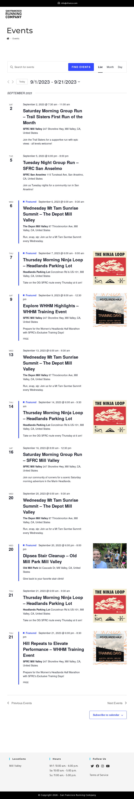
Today (22, 81)
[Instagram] (102, 766)
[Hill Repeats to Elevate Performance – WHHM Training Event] (110, 648)
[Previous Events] (8, 81)
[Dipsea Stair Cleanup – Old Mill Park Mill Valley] (110, 556)
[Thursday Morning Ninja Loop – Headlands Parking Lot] (110, 268)
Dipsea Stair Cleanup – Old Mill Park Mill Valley (50, 558)
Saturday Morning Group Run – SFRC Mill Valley (52, 457)
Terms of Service (99, 775)
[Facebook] (97, 766)
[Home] (8, 38)
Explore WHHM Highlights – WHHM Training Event (51, 308)
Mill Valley (15, 766)
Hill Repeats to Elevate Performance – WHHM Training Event (53, 649)
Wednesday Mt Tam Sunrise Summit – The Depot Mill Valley (50, 214)
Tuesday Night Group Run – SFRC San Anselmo (51, 165)
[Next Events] (13, 81)
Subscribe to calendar (106, 715)
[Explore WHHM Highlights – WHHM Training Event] (110, 310)
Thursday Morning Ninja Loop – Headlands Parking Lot (53, 262)
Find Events (81, 67)
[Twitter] (92, 766)
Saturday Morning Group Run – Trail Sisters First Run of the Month (53, 116)
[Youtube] (108, 766)
